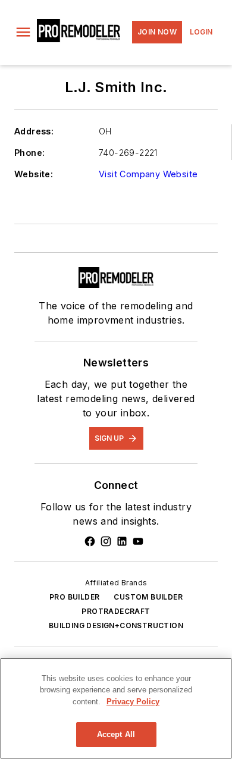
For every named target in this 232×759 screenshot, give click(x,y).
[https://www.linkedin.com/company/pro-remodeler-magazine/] (122, 541)
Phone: (29, 153)
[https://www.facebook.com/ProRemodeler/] (90, 541)
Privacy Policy (132, 701)
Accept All (116, 734)
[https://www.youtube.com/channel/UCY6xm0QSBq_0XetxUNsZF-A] (138, 541)
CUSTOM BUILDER (148, 596)
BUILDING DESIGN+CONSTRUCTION (116, 625)
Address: (34, 131)
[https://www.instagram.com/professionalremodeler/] (106, 541)
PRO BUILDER (74, 596)
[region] (116, 708)
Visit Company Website (148, 174)
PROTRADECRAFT (115, 611)
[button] (23, 32)
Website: (33, 174)
